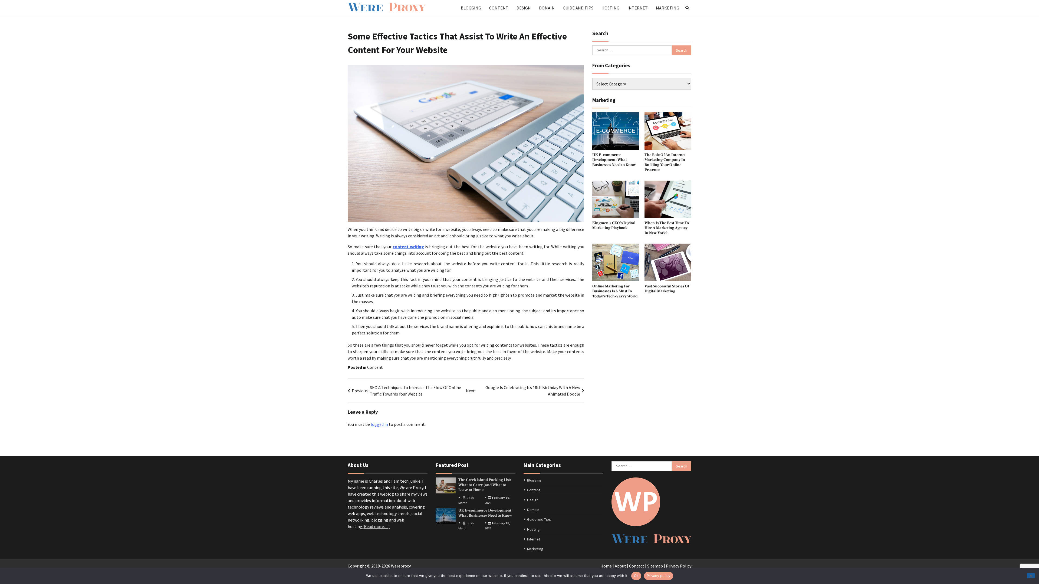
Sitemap (655, 566)
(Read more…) (376, 526)
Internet (637, 8)
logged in (379, 424)
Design (524, 8)
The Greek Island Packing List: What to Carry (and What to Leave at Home (484, 484)
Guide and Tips (578, 8)
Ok (636, 575)
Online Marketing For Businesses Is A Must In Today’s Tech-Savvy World (614, 291)
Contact (636, 566)
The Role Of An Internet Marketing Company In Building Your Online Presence (665, 162)
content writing (408, 246)
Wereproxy (401, 566)
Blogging (471, 8)
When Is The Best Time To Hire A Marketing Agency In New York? (667, 227)
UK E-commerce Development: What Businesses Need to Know (614, 159)
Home (606, 566)
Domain (547, 8)
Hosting (610, 8)
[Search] (687, 8)
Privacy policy (658, 575)
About (620, 566)
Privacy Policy (678, 566)
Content (498, 8)
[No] (1031, 575)
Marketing (667, 8)
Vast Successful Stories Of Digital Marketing (667, 289)
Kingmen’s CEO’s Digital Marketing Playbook (613, 225)
